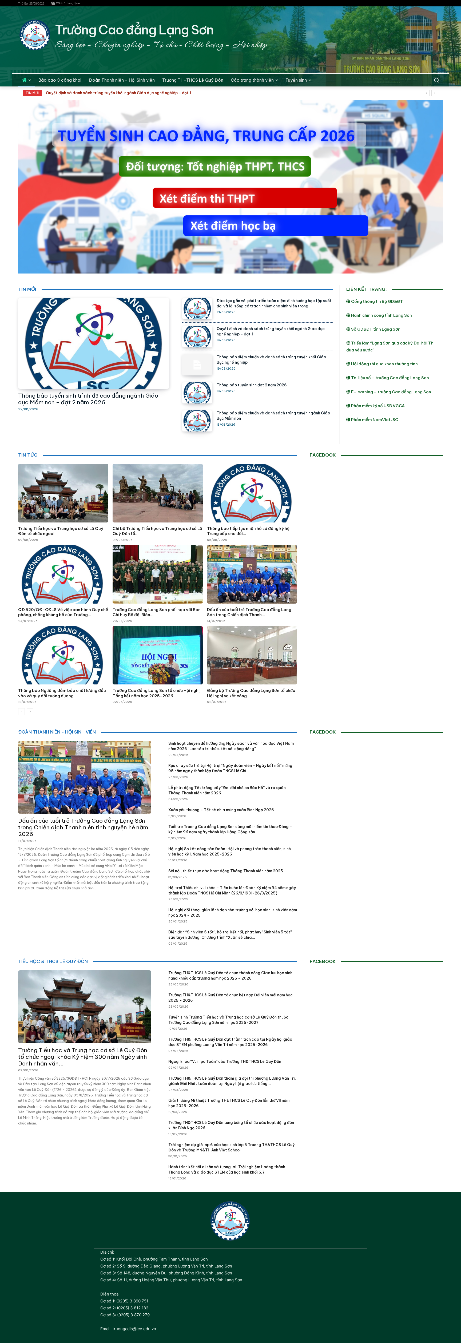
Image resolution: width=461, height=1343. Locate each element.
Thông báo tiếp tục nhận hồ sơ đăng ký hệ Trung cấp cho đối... (248, 531)
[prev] (426, 93)
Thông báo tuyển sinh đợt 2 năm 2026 (252, 385)
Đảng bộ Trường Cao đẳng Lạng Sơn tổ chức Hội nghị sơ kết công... (251, 693)
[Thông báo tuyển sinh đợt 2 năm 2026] (197, 392)
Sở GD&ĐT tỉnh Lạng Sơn (375, 329)
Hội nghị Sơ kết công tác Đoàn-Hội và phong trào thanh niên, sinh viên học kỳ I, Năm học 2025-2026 (229, 851)
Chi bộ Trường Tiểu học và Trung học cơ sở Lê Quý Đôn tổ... (157, 531)
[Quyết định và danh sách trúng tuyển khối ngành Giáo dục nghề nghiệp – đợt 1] (197, 336)
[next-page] (30, 711)
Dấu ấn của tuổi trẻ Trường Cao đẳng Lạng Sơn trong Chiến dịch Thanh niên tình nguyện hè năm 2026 (83, 827)
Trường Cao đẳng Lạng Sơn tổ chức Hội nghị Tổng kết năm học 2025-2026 (156, 693)
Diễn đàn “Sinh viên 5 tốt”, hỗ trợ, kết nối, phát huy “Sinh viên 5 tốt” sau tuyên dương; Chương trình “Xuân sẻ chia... (230, 935)
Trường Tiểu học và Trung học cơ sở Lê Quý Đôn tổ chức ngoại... (60, 531)
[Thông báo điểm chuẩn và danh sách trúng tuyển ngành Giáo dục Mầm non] (197, 420)
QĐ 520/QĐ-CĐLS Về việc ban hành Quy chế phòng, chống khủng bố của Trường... (63, 612)
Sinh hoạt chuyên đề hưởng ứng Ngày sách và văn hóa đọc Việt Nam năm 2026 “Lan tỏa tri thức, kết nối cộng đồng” (231, 746)
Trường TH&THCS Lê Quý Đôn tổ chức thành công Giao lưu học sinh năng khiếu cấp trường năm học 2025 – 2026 (230, 975)
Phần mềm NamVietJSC (374, 419)
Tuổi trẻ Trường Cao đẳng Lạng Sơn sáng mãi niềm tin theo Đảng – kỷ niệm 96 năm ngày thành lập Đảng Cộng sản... (230, 829)
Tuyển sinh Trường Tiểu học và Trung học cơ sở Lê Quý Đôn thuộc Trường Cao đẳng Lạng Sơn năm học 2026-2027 (228, 1020)
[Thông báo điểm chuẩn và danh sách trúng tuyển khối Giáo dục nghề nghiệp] (197, 364)
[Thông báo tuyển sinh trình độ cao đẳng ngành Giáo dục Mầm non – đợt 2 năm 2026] (93, 343)
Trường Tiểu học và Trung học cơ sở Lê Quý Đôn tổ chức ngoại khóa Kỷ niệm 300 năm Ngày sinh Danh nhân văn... (82, 1057)
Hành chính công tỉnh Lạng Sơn (381, 315)
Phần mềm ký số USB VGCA (377, 405)
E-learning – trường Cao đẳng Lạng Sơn (390, 391)
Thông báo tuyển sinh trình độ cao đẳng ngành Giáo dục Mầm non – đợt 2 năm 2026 (88, 399)
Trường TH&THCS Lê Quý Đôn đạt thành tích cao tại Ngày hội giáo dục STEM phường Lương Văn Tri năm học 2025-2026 (230, 1042)
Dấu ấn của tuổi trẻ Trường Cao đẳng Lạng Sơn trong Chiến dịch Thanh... (249, 612)
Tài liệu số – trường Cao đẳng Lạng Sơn (389, 377)
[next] (434, 93)
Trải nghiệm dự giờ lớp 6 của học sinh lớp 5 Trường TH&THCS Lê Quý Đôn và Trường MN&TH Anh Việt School (231, 1147)
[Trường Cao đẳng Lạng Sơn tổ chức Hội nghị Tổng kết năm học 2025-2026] (158, 655)
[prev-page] (21, 711)
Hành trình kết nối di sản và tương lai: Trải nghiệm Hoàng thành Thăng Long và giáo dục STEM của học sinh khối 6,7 (226, 1169)
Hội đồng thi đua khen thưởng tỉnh (384, 363)
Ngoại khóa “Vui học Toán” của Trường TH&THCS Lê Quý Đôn (224, 1061)
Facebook (323, 455)
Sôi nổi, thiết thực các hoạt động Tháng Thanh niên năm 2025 (225, 871)
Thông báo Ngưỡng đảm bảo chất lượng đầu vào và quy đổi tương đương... (62, 693)
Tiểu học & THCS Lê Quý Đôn (53, 961)
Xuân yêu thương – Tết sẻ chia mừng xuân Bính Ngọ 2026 (221, 809)
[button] (436, 80)
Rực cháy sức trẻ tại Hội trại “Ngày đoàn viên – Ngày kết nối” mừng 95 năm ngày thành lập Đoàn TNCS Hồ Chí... (230, 768)
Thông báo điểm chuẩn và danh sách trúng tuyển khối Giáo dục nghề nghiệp (116, 92)
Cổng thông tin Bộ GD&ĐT (376, 301)
